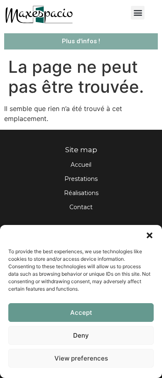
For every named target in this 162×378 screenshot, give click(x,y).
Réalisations (81, 193)
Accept (81, 312)
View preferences (81, 358)
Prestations (81, 179)
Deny (81, 335)
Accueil (81, 164)
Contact (81, 207)
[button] (149, 235)
